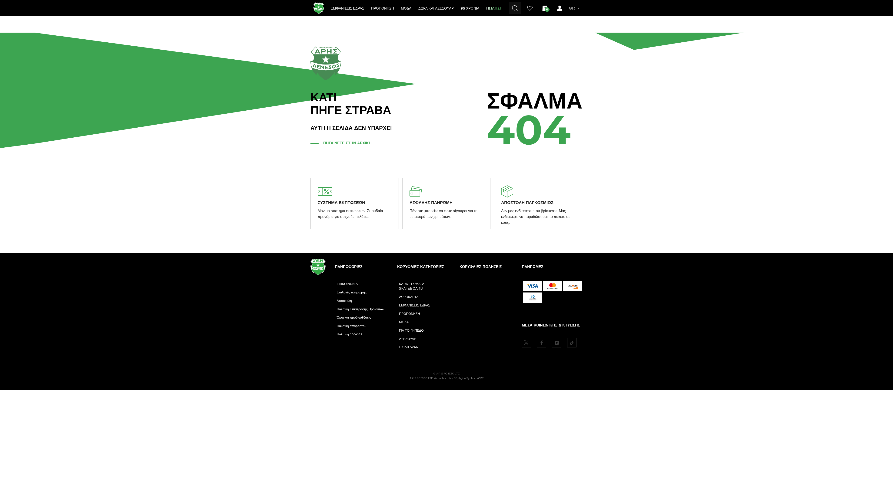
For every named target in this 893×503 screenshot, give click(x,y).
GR (572, 8)
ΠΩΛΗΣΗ (494, 8)
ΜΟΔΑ (406, 8)
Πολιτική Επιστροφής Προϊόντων (360, 309)
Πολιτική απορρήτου (352, 326)
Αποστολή (344, 301)
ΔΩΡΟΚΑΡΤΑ (408, 297)
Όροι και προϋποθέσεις (354, 317)
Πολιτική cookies (349, 334)
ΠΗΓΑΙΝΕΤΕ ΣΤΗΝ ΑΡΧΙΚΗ (347, 143)
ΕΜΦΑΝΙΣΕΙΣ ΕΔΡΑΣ (347, 8)
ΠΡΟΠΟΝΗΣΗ (382, 8)
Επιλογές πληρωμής (352, 292)
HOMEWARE (410, 347)
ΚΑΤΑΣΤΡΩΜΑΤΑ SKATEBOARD (411, 286)
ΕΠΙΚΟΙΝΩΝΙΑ (347, 284)
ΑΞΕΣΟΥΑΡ (407, 339)
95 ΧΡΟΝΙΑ (470, 8)
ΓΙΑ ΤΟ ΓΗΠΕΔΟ (411, 330)
